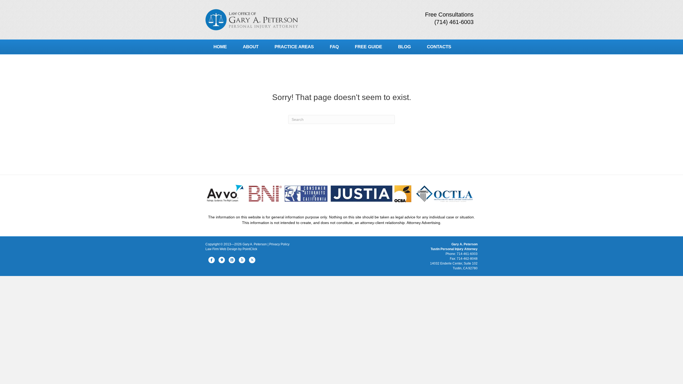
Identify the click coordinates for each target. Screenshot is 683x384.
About (251, 46)
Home (220, 46)
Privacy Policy (279, 244)
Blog (404, 46)
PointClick (250, 249)
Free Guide (368, 46)
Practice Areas (294, 46)
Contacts (439, 46)
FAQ (334, 46)
